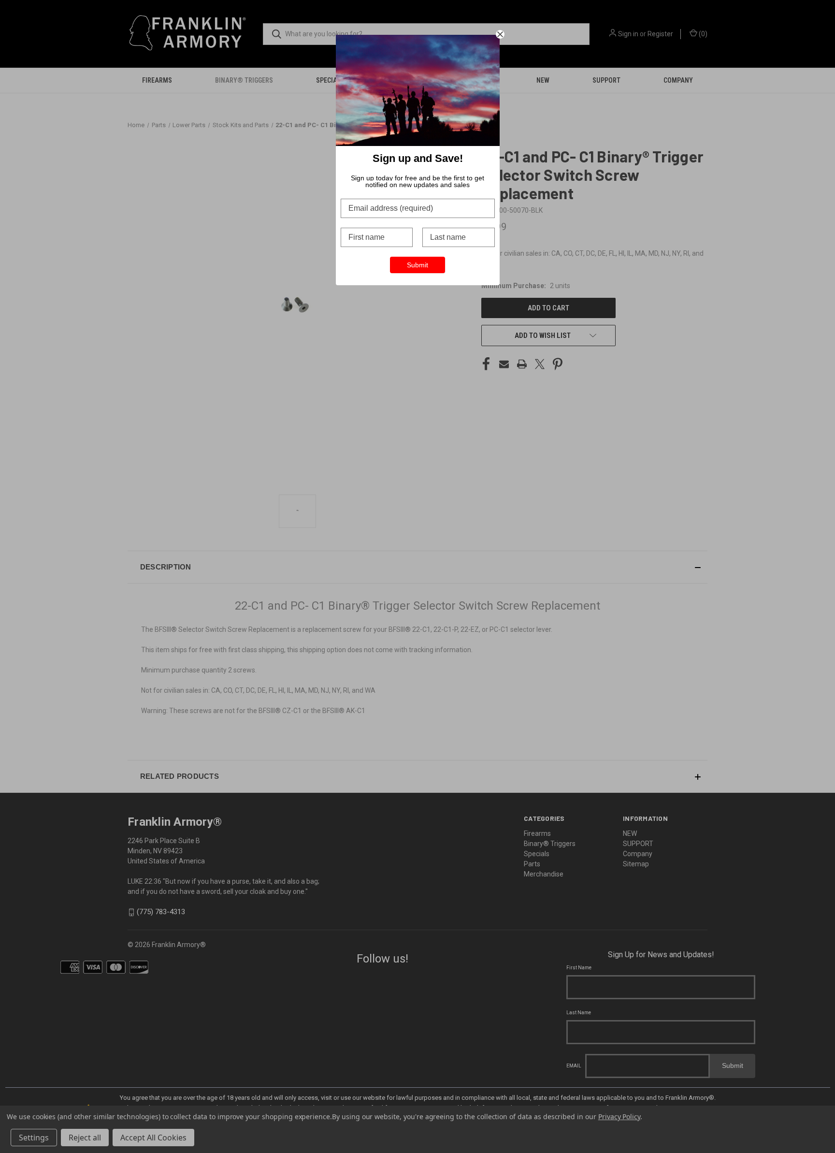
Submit (417, 265)
